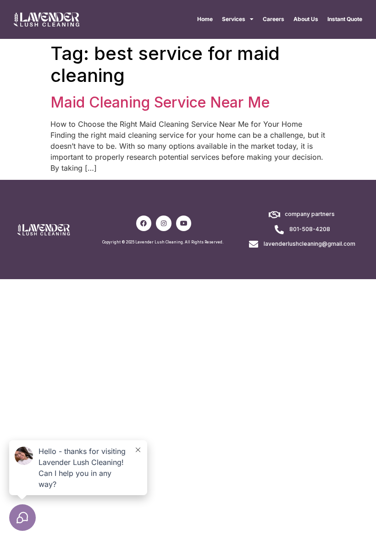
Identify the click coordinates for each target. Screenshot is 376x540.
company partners (310, 214)
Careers (273, 19)
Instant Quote (344, 19)
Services (233, 19)
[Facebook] (144, 223)
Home (205, 19)
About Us (305, 19)
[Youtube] (184, 223)
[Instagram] (163, 223)
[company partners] (274, 215)
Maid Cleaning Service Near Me (160, 102)
